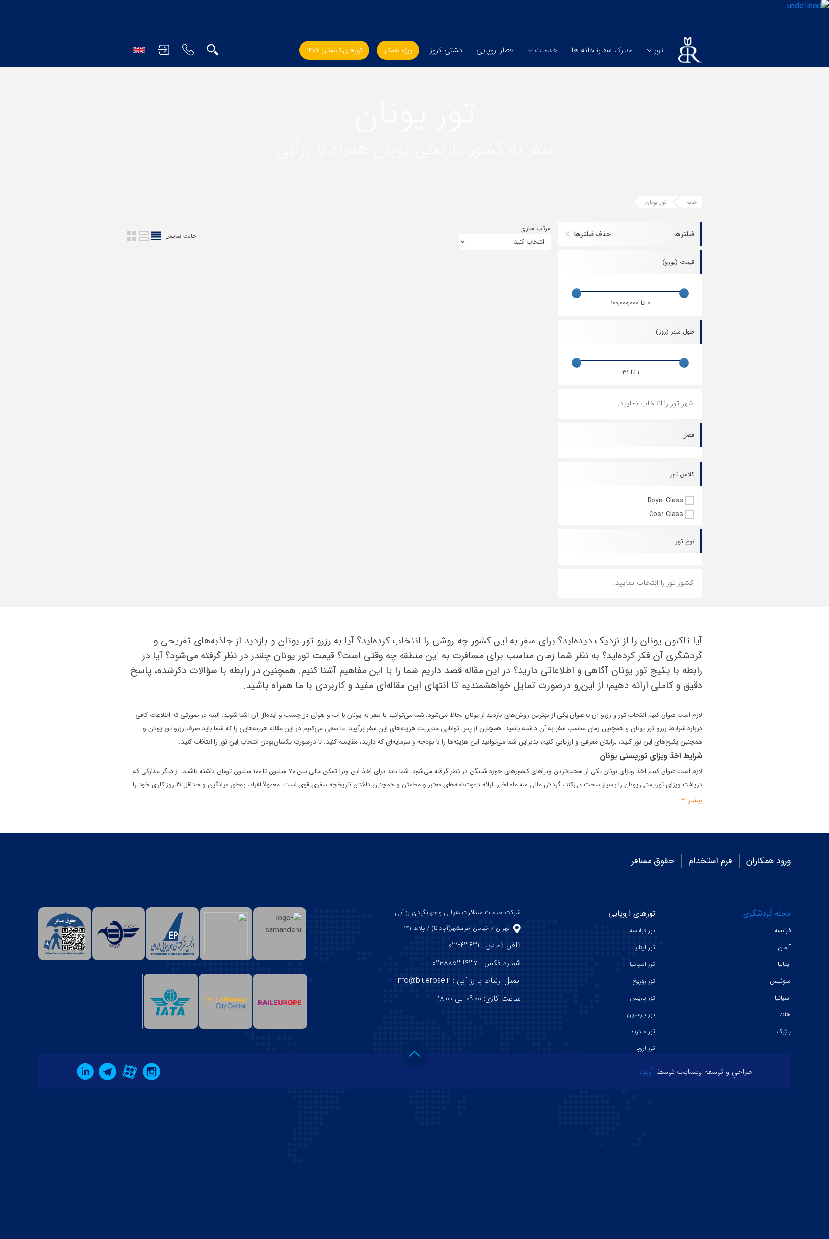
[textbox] (646, 403)
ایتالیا (784, 964)
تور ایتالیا (644, 947)
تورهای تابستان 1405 (334, 50)
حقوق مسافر (652, 861)
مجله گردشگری (767, 913)
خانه (692, 202)
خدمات (546, 50)
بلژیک (783, 1031)
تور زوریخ (643, 981)
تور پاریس (642, 998)
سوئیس (780, 981)
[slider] (684, 293)
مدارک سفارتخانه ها (602, 50)
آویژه (647, 1072)
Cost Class (666, 514)
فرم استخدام (710, 861)
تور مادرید (642, 1031)
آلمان (784, 947)
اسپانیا (783, 998)
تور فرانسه (642, 931)
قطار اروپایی (494, 50)
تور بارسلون (641, 1015)
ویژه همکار (398, 50)
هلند (785, 1015)
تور (658, 50)
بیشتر (694, 801)
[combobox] (630, 404)
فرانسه (782, 931)
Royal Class (665, 500)
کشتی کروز (446, 50)
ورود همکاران (768, 861)
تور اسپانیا (642, 964)
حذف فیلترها (592, 234)
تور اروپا (645, 1048)
